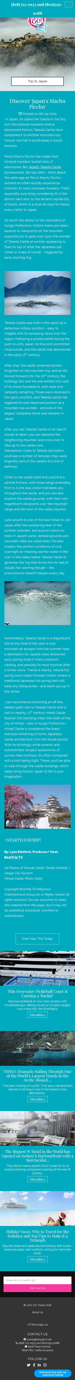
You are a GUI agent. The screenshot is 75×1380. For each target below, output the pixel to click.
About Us (37, 1312)
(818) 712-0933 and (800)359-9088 (39, 1343)
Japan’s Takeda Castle (45, 167)
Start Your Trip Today (37, 938)
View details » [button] (37, 1014)
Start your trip (37, 1288)
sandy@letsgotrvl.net (39, 1339)
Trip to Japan (37, 81)
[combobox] (37, 1280)
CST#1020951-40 (37, 1324)
